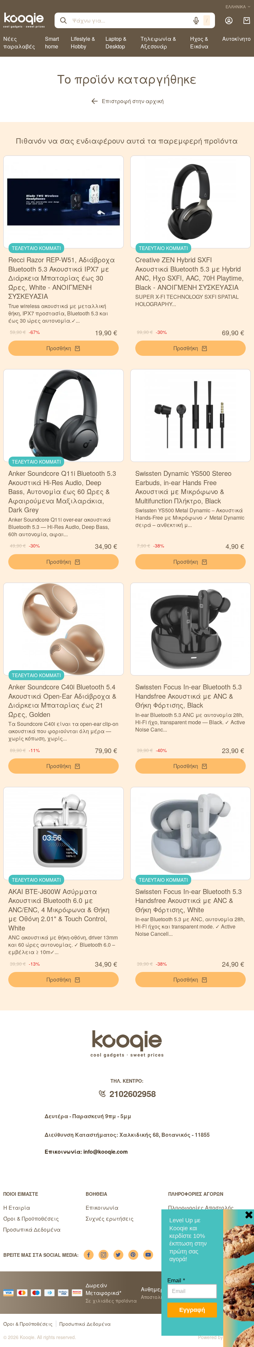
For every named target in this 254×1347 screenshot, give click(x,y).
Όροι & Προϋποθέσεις (31, 1218)
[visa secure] (65, 1292)
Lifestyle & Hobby (83, 42)
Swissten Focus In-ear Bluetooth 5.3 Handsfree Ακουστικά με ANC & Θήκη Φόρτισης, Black (188, 696)
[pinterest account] (133, 1255)
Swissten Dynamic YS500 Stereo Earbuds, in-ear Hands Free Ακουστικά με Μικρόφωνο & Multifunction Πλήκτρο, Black (183, 486)
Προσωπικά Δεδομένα (32, 1229)
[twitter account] (118, 1255)
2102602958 (132, 1093)
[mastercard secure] (79, 1292)
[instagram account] (103, 1255)
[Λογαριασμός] (229, 21)
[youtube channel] (148, 1255)
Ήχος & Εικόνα (199, 42)
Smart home (52, 42)
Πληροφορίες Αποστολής (201, 1207)
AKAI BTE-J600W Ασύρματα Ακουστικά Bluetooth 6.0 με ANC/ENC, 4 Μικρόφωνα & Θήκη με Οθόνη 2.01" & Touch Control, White (58, 909)
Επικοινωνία (102, 1207)
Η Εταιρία (16, 1207)
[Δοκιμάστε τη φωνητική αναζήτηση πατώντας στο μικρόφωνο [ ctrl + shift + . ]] (196, 21)
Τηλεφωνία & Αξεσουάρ (158, 42)
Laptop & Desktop (116, 42)
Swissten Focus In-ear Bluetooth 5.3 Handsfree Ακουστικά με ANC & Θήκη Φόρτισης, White (188, 900)
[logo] (24, 20)
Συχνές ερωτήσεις (110, 1218)
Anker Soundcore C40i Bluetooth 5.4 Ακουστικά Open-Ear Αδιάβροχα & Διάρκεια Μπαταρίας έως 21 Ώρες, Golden (62, 700)
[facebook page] (89, 1255)
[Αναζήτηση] (63, 21)
